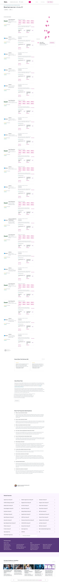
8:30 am (24, 22)
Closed (20, 38)
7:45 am (28, 20)
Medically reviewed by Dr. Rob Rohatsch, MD (23, 485)
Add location (52, 42)
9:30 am (24, 204)
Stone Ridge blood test (20, 548)
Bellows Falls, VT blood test (47, 544)
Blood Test (10, 5)
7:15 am (20, 20)
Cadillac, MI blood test (34, 545)
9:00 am (32, 22)
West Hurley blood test (7, 549)
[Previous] (42, 359)
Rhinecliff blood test (19, 545)
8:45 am (28, 22)
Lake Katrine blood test (20, 544)
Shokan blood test (7, 548)
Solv (4, 5)
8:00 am (32, 20)
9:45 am (28, 204)
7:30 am (24, 20)
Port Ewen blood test (7, 545)
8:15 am (20, 22)
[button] (46, 26)
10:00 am (32, 204)
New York (13, 5)
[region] (46, 28)
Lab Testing (6, 5)
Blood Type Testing (17, 5)
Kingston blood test (7, 544)
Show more (32, 26)
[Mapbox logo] (38, 39)
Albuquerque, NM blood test (35, 544)
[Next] (44, 359)
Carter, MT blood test (46, 548)
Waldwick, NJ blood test (47, 545)
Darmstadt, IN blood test (34, 548)
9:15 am (20, 204)
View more (19, 24)
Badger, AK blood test (33, 549)
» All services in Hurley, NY (26, 535)
